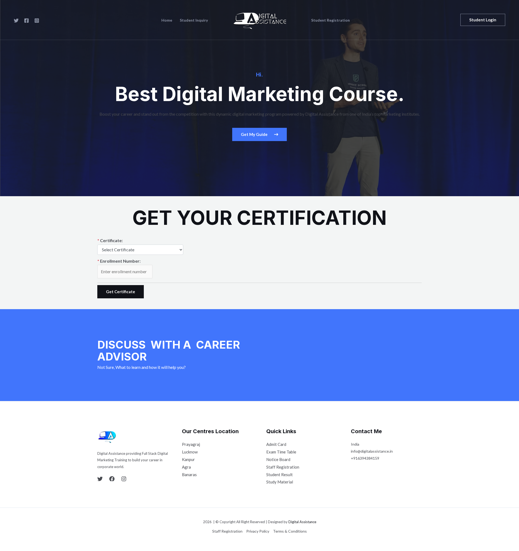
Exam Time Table (281, 451)
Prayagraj (191, 444)
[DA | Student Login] (257, 19)
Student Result (279, 474)
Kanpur (188, 459)
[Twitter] (16, 20)
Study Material (279, 481)
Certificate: (110, 240)
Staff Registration (282, 467)
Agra (186, 467)
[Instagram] (36, 20)
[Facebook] (26, 20)
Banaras (189, 474)
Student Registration (330, 20)
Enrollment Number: (119, 260)
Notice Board (278, 459)
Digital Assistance (302, 522)
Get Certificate (120, 291)
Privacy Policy (257, 531)
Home (166, 20)
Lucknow (190, 451)
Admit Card (276, 444)
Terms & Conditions (290, 531)
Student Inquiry (194, 20)
